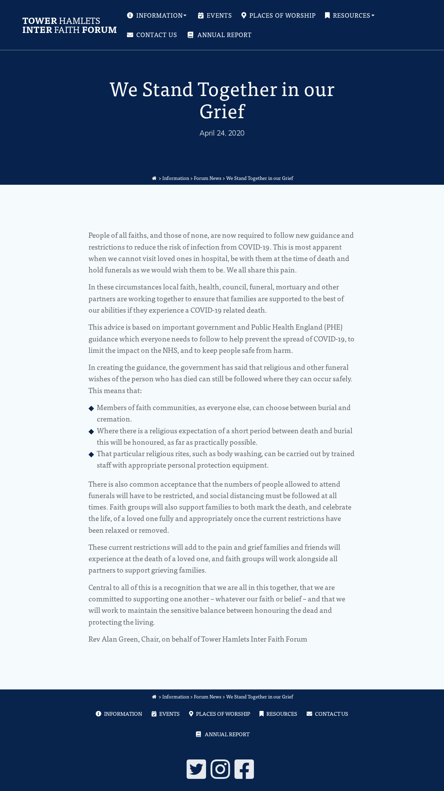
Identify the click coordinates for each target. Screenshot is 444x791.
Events (219, 15)
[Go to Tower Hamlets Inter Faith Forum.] (154, 178)
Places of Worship (282, 15)
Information (159, 15)
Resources (351, 15)
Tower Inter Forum (69, 25)
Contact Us (156, 35)
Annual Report (224, 35)
